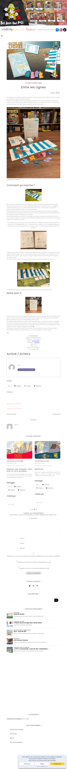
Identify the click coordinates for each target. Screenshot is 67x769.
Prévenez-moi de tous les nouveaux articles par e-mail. (34, 568)
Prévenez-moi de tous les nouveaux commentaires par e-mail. (34, 562)
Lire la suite (11, 502)
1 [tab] (30, 509)
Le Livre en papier (42, 465)
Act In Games (35, 340)
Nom (22, 538)
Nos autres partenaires (16, 742)
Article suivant (56, 414)
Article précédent (11, 414)
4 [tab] (36, 509)
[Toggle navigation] (2, 36)
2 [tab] (32, 509)
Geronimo (37, 342)
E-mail (22, 543)
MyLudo (12, 738)
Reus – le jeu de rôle (44, 469)
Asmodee (12, 465)
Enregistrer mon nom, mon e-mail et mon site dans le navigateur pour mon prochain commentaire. (33, 556)
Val (18, 365)
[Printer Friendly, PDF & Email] (55, 93)
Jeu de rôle (37, 461)
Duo (8, 461)
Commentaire (33, 518)
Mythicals (11, 469)
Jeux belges (28, 82)
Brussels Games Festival (16, 729)
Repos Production (20, 465)
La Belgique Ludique (37, 82)
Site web (22, 548)
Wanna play (13, 733)
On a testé (18, 461)
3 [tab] (34, 509)
